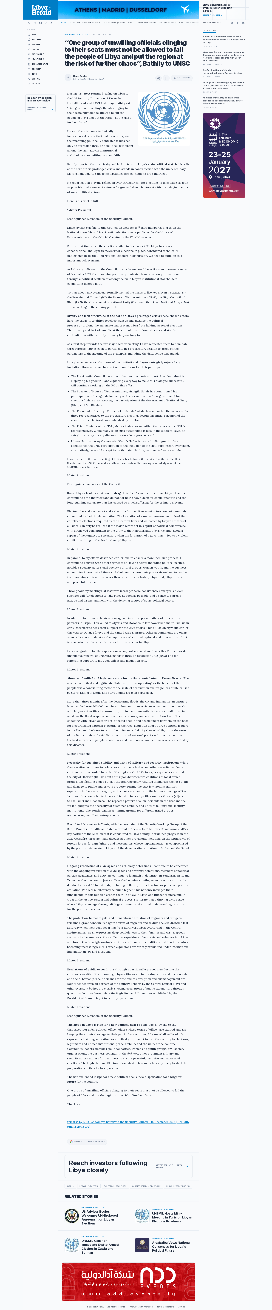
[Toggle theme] (51, 23)
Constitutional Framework (146, 1186)
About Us (181, 1307)
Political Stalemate (115, 1186)
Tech (34, 74)
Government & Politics (76, 34)
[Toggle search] (29, 23)
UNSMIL (70, 1186)
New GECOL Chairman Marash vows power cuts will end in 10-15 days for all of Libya (224, 39)
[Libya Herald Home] (40, 10)
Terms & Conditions (165, 1307)
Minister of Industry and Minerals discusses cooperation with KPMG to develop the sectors (223, 100)
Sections (31, 30)
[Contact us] (40, 23)
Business (36, 40)
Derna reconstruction (178, 1186)
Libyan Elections (89, 1186)
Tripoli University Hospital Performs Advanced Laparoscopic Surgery (186, 23)
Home (34, 35)
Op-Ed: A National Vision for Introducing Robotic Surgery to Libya (222, 71)
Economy (36, 44)
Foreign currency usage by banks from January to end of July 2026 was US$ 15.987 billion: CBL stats (223, 85)
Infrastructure (40, 64)
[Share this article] (158, 78)
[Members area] (35, 23)
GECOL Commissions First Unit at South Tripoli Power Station (115, 23)
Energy (35, 49)
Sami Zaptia (80, 76)
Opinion (36, 84)
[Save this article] (166, 78)
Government (38, 54)
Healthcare (38, 59)
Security (36, 69)
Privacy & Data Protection (141, 1307)
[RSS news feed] (46, 23)
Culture (36, 79)
